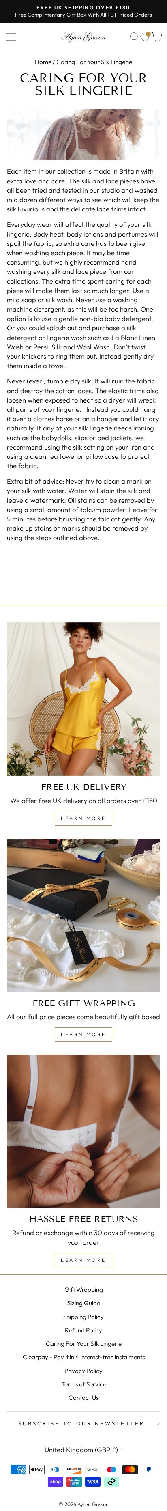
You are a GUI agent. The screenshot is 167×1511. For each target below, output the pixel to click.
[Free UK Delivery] (83, 699)
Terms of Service (83, 1384)
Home (43, 62)
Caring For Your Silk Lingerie (84, 1343)
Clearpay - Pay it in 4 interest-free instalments (84, 1357)
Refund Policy (83, 1330)
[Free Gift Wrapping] (83, 915)
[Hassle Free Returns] (83, 1131)
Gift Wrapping (83, 1290)
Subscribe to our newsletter (81, 1423)
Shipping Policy (83, 1317)
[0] (145, 37)
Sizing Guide (83, 1303)
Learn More (83, 818)
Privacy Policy (83, 1371)
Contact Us (83, 1397)
